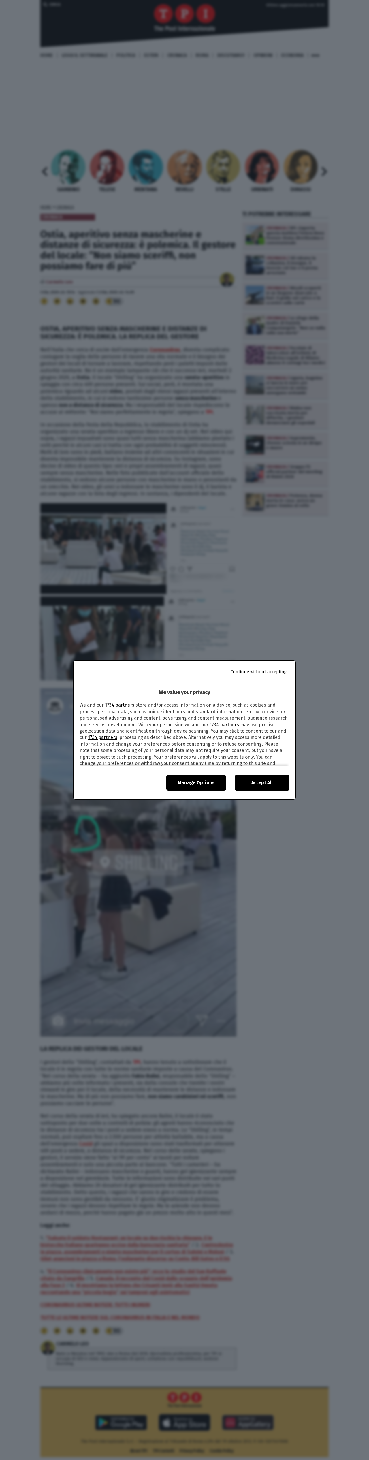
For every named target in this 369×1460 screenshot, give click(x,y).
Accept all (262, 782)
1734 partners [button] (119, 705)
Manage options (196, 782)
